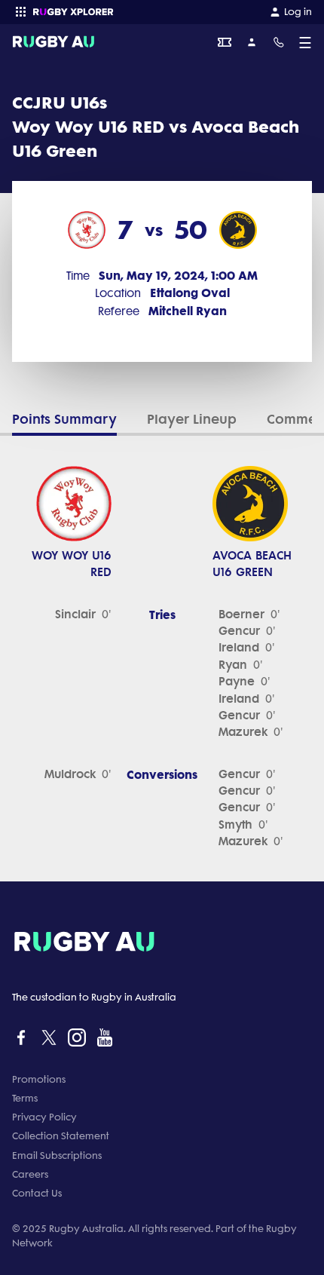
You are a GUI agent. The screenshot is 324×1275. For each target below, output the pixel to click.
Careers (30, 1174)
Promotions (39, 1079)
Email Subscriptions (57, 1155)
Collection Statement (60, 1136)
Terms (25, 1098)
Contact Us (37, 1193)
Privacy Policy (44, 1117)
